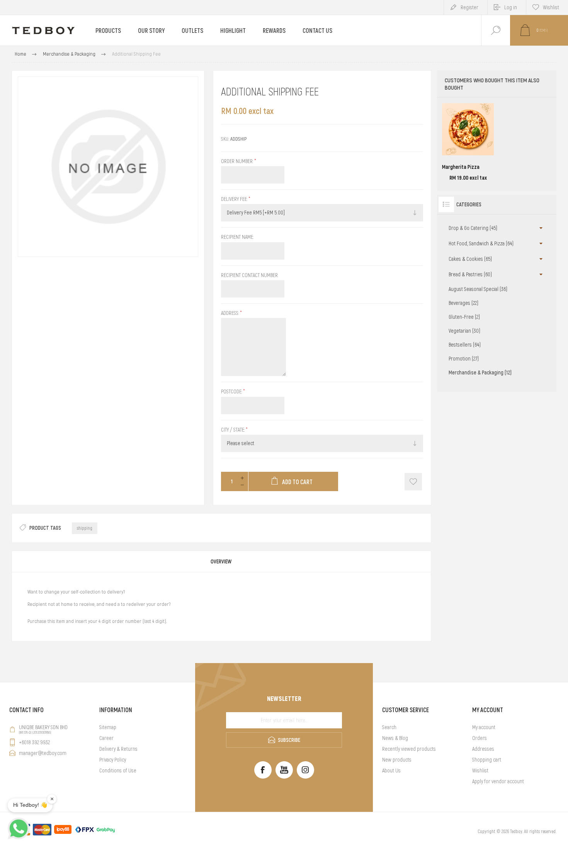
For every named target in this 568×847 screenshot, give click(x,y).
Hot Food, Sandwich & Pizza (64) (481, 243)
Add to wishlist (413, 481)
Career (106, 738)
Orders (479, 738)
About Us (391, 770)
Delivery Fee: (234, 199)
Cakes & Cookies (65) (470, 259)
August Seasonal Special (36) (478, 289)
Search (389, 727)
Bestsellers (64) (465, 345)
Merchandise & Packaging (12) (480, 372)
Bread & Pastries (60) (470, 274)
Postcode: (232, 392)
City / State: (233, 430)
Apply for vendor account (498, 781)
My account (483, 727)
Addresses (483, 749)
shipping (84, 528)
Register (469, 7)
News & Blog (395, 738)
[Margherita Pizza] (468, 142)
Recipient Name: (237, 237)
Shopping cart (486, 760)
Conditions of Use (117, 770)
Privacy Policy (112, 760)
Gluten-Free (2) (464, 317)
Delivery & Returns (118, 749)
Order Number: (237, 161)
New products (397, 760)
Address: (230, 313)
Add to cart (459, 160)
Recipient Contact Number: (249, 275)
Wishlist (480, 770)
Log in (510, 7)
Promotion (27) (464, 358)
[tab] (221, 561)
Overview (221, 561)
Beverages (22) (463, 303)
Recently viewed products (409, 749)
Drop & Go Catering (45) (473, 228)
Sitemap (107, 727)
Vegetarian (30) (464, 331)
